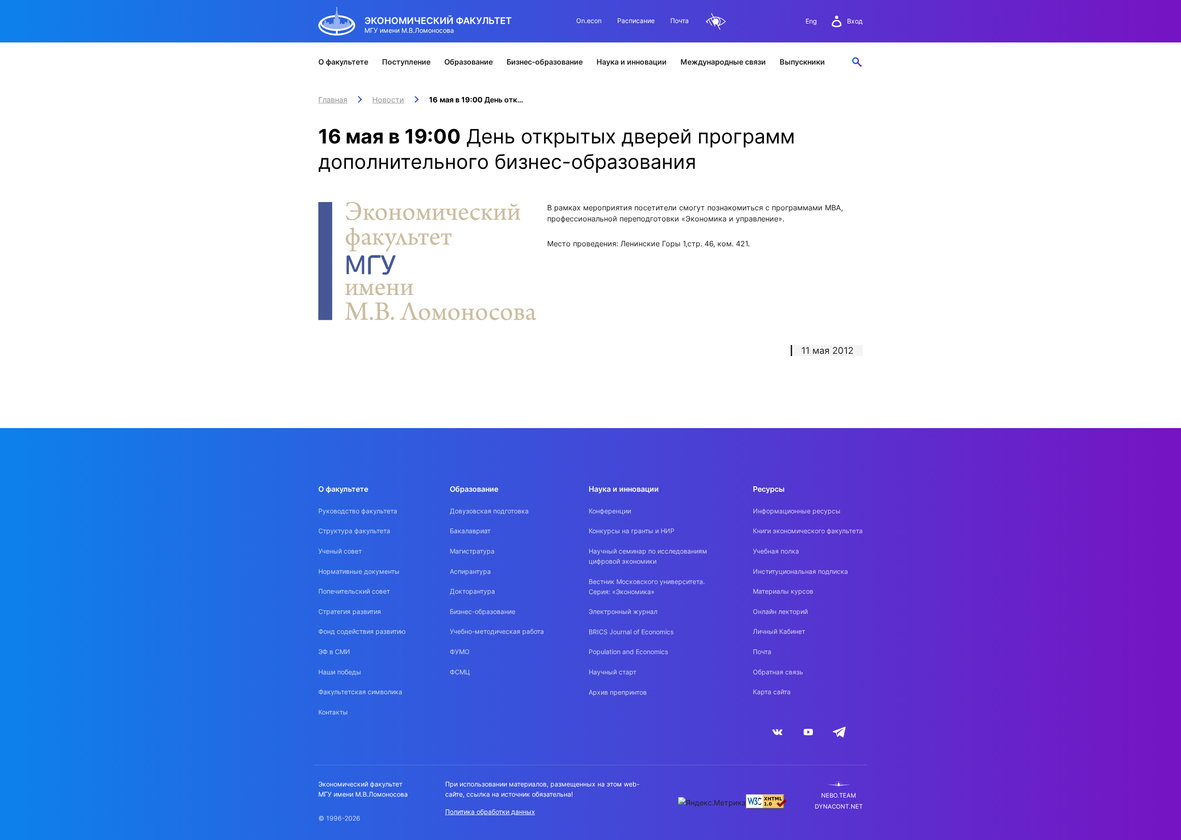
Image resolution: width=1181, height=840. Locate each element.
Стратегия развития (349, 611)
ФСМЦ (460, 672)
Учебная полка (776, 551)
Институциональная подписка (800, 571)
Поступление (406, 61)
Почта (679, 20)
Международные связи (723, 61)
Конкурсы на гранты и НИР (631, 531)
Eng (811, 21)
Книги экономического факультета (808, 531)
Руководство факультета (357, 511)
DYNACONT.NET (839, 806)
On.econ (589, 20)
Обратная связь (778, 672)
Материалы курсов (783, 591)
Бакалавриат (470, 531)
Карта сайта (772, 692)
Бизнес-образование (545, 61)
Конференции (610, 511)
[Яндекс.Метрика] (712, 802)
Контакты (333, 712)
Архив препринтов (618, 692)
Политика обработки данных (490, 812)
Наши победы (339, 672)
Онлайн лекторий (780, 611)
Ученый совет (340, 551)
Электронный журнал (623, 611)
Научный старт (612, 672)
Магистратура (472, 551)
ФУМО (460, 651)
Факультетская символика (360, 692)
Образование (468, 61)
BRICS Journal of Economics (631, 632)
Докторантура (472, 591)
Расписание (636, 20)
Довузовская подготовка (489, 511)
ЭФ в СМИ (334, 651)
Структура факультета (354, 531)
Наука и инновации (631, 61)
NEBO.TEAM (838, 795)
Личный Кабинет (779, 631)
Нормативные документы (359, 571)
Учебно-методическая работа (497, 631)
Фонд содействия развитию (362, 631)
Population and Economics (628, 651)
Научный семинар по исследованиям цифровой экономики (648, 556)
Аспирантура (470, 571)
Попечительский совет (354, 591)
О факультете (343, 61)
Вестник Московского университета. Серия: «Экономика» (647, 587)
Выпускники (802, 61)
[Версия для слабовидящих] (716, 21)
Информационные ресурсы (797, 511)
